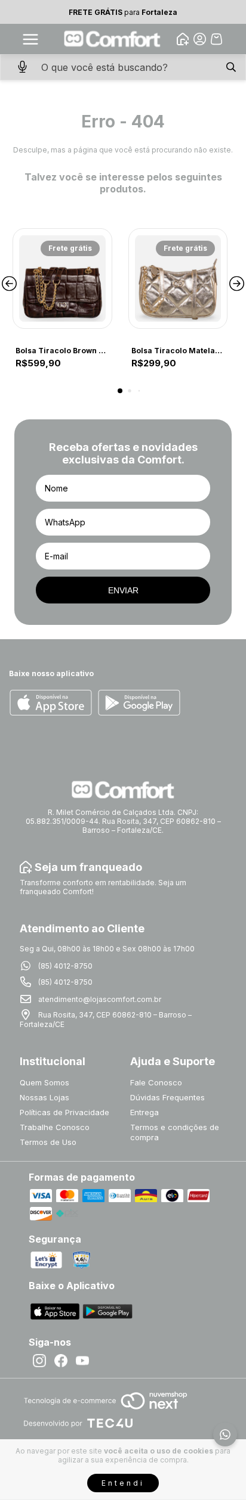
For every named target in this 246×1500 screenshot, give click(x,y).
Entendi (123, 1483)
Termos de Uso (48, 1142)
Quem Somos (44, 1082)
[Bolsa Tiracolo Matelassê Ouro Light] (178, 278)
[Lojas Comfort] (112, 39)
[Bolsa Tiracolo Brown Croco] (62, 278)
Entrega (144, 1112)
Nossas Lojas (44, 1097)
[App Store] (51, 703)
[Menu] (30, 39)
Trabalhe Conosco (55, 1127)
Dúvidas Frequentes (167, 1097)
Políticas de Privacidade (64, 1112)
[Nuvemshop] (105, 1410)
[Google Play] (139, 703)
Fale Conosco (156, 1082)
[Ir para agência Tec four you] (78, 1424)
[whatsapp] (225, 1434)
